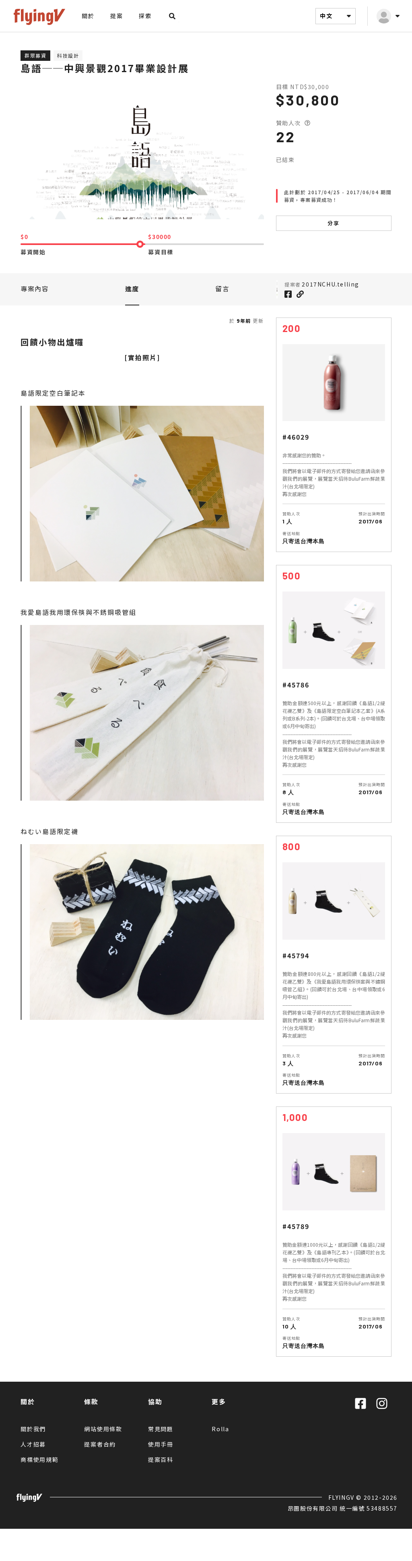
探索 (145, 16)
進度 (132, 288)
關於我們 (33, 1429)
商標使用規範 (40, 1459)
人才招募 (33, 1444)
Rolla (220, 1429)
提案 (116, 16)
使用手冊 (160, 1444)
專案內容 (35, 288)
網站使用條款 (103, 1429)
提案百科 (160, 1459)
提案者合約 (100, 1444)
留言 (222, 288)
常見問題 (160, 1429)
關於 (88, 16)
